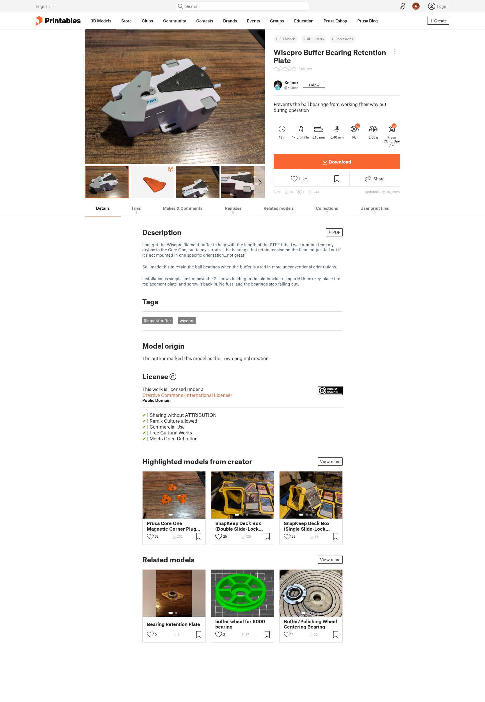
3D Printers (315, 39)
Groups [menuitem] (277, 20)
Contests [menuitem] (204, 20)
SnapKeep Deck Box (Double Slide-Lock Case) (238, 526)
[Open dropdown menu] (395, 51)
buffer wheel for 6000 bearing (240, 624)
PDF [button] (336, 232)
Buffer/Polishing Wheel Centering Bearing (310, 624)
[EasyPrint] (403, 6)
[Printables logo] (58, 21)
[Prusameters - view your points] (416, 6)
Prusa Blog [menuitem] (367, 20)
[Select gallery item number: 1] (170, 515)
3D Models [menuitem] (101, 20)
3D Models (288, 39)
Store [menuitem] (126, 20)
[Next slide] (259, 182)
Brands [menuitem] (230, 20)
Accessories (344, 39)
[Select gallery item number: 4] (316, 515)
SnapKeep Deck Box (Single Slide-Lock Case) (307, 526)
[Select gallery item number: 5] (320, 515)
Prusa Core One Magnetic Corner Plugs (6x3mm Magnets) (173, 526)
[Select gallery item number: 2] (176, 515)
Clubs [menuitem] (147, 20)
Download (340, 161)
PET (355, 137)
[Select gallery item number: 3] (247, 515)
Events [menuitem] (253, 20)
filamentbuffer (157, 320)
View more (330, 461)
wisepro (187, 320)
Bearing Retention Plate (173, 624)
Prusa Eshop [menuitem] (335, 20)
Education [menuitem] (304, 20)
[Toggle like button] (150, 536)
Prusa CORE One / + (392, 141)
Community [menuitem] (174, 20)
